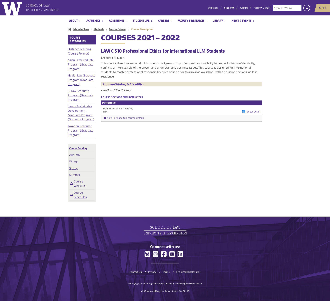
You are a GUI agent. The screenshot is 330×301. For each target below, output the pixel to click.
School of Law (81, 29)
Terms (166, 272)
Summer (74, 175)
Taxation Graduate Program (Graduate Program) (80, 130)
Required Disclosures (188, 272)
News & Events (241, 20)
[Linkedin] (180, 254)
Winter (73, 161)
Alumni (244, 7)
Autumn (74, 155)
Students (229, 7)
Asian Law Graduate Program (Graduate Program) (81, 64)
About (73, 20)
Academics (93, 20)
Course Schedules (80, 195)
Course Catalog (117, 29)
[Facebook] (164, 254)
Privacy (152, 272)
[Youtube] (172, 254)
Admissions (116, 20)
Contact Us (135, 272)
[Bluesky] (147, 254)
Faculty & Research (191, 20)
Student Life (141, 20)
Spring (73, 168)
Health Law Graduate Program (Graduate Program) (81, 80)
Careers (163, 20)
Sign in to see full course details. (125, 118)
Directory (213, 7)
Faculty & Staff (262, 7)
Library (218, 20)
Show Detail (253, 111)
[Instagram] (155, 254)
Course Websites (80, 184)
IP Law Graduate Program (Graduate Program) (80, 95)
